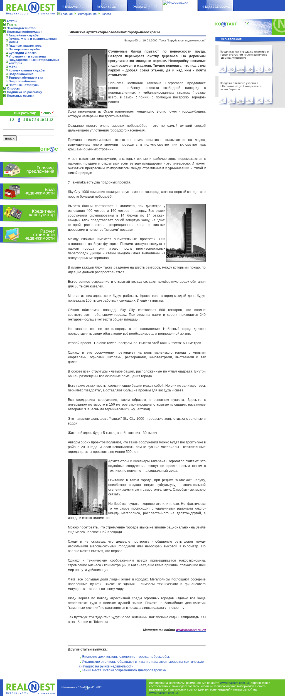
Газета (106, 14)
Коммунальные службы (27, 70)
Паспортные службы (24, 49)
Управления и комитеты (27, 56)
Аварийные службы (24, 35)
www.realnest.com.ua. (164, 692)
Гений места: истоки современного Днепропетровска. (124, 670)
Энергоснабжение (22, 81)
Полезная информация (24, 31)
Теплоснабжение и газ (26, 77)
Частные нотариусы (24, 84)
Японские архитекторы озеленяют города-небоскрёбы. (126, 657)
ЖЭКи (13, 66)
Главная (67, 14)
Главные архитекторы (25, 45)
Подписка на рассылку (24, 92)
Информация (87, 14)
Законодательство (21, 28)
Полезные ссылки (21, 95)
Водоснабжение (21, 74)
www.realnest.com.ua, (235, 682)
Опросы (13, 88)
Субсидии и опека (22, 52)
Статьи (12, 21)
